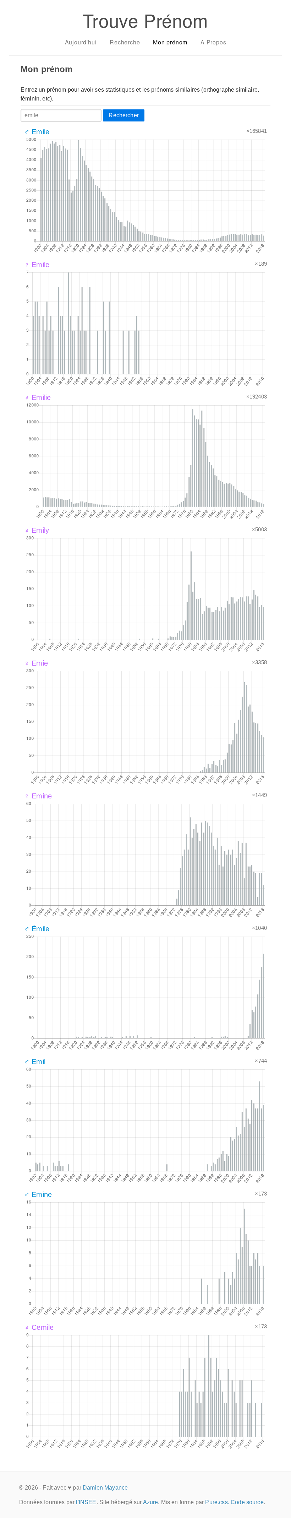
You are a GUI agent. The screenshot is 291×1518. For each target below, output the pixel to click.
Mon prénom (170, 42)
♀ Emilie (37, 397)
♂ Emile (36, 132)
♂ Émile (36, 929)
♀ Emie (36, 663)
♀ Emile (36, 265)
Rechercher (124, 115)
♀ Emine (38, 796)
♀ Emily (36, 530)
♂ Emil (34, 1062)
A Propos (213, 42)
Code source (247, 1502)
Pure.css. (217, 1502)
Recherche (125, 42)
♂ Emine (38, 1194)
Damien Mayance (105, 1488)
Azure (150, 1502)
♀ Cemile (39, 1327)
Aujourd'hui (81, 42)
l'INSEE (86, 1502)
